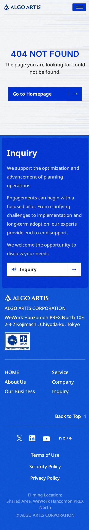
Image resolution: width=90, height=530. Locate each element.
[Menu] (79, 7)
